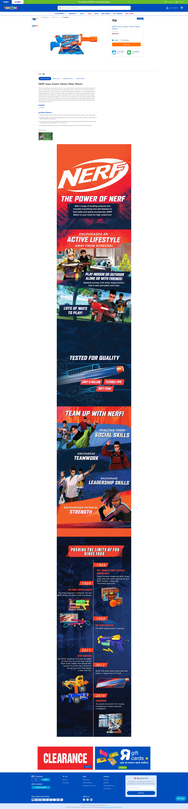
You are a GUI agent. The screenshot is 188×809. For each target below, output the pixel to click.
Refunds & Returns (88, 782)
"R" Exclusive (65, 17)
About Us (64, 779)
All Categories (45, 17)
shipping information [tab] (68, 78)
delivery (116, 40)
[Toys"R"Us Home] (11, 8)
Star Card (105, 779)
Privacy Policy (118, 807)
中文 (36, 779)
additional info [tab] (56, 78)
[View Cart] (181, 7)
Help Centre (86, 779)
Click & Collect (107, 788)
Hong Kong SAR (41, 787)
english (46, 779)
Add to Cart (126, 44)
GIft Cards (106, 782)
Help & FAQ (181, 2)
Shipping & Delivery (108, 785)
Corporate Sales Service (89, 785)
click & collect (125, 40)
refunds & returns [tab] (80, 78)
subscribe (141, 793)
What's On (55, 17)
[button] (128, 2)
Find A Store (65, 782)
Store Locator (170, 2)
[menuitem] (60, 14)
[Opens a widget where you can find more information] (180, 798)
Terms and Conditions (106, 807)
